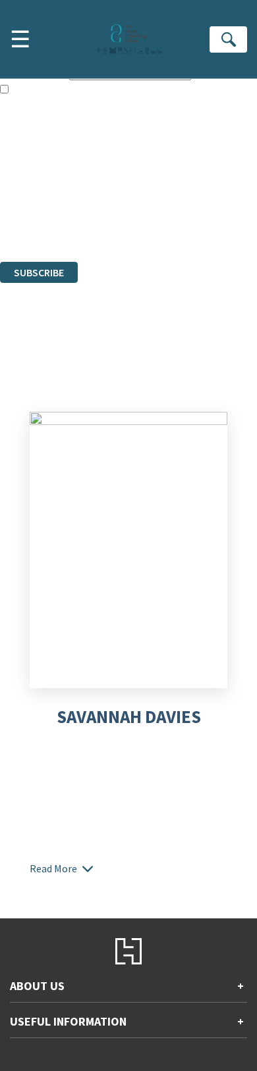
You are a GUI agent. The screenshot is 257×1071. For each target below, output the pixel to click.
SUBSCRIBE (39, 272)
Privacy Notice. (32, 220)
